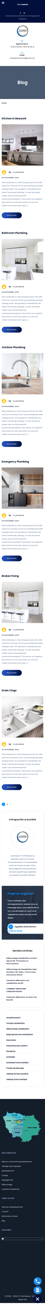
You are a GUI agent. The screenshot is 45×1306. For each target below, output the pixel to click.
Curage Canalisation (15, 1023)
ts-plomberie (18, 172)
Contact (5, 1211)
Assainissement (8, 1171)
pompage (10, 1057)
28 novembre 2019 (10, 178)
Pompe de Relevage (15, 1068)
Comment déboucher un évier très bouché (21, 998)
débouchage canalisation (17, 1029)
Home (4, 103)
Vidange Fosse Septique (11, 1166)
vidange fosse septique (16, 1079)
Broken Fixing (10, 576)
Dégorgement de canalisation (19, 1034)
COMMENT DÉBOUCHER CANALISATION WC (16, 990)
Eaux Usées (11, 1040)
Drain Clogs (9, 690)
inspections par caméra (16, 1045)
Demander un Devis (10, 1216)
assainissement (13, 1017)
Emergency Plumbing (15, 461)
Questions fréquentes (10, 1189)
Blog (3, 1221)
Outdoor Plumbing (13, 347)
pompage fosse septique (17, 1062)
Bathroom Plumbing (14, 233)
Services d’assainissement (12, 1207)
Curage (5, 1175)
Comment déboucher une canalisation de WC (17, 981)
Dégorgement (7, 1180)
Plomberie (10, 1051)
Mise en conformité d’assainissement (17, 1161)
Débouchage (7, 1184)
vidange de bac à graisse (17, 1074)
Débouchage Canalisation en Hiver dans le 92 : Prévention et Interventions (21, 961)
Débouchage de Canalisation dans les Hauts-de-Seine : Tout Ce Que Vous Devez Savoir (21, 972)
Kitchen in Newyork (14, 118)
